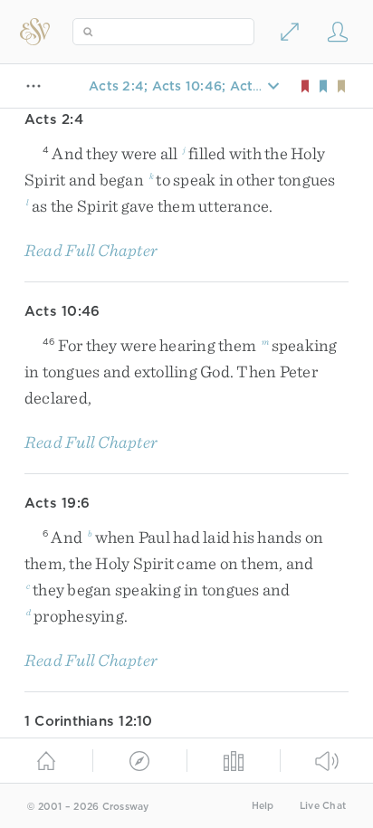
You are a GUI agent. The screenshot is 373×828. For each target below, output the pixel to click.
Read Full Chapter (91, 250)
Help (263, 806)
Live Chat (323, 806)
